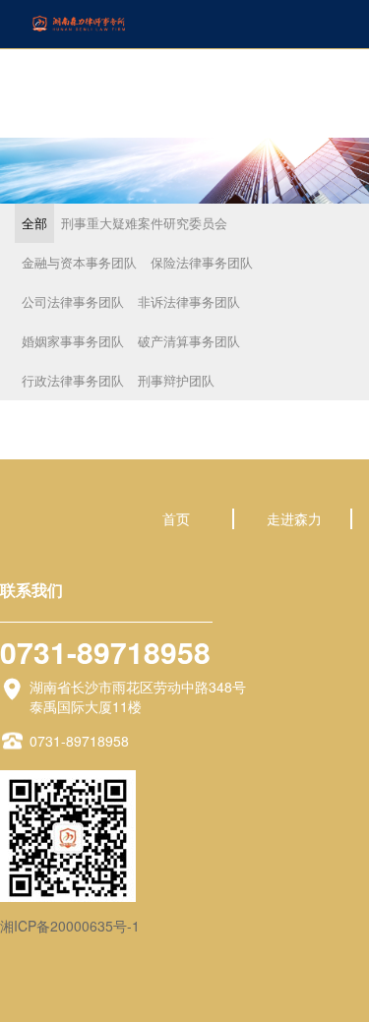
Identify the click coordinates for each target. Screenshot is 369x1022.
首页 (176, 518)
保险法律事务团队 (202, 262)
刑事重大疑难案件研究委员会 (144, 222)
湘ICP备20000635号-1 (70, 925)
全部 (34, 222)
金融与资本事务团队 (79, 262)
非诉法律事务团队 (189, 301)
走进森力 (294, 518)
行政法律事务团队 (73, 380)
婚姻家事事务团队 (73, 340)
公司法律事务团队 (73, 301)
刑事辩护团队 (176, 380)
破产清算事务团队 (189, 340)
